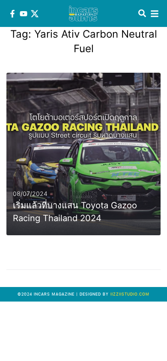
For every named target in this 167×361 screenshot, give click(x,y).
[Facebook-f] (12, 14)
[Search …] (142, 13)
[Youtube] (23, 14)
